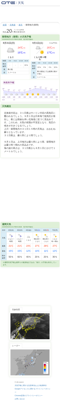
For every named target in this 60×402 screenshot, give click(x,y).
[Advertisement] (22, 14)
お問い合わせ (20, 399)
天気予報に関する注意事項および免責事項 (30, 385)
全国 (5, 25)
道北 (20, 25)
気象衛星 (16, 309)
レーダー (16, 346)
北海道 (12, 25)
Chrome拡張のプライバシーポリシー (29, 396)
